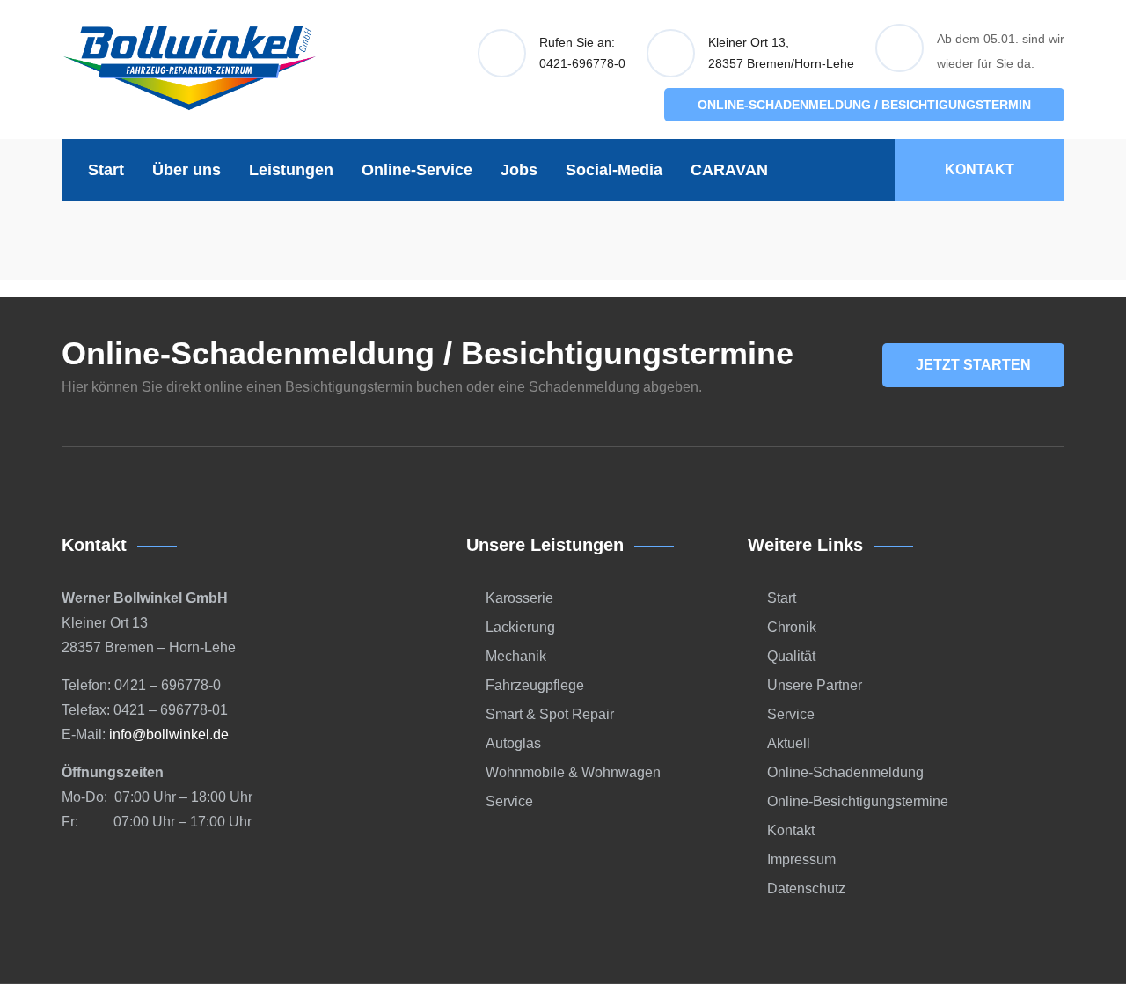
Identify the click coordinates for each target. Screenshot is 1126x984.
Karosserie (519, 598)
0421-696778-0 (582, 63)
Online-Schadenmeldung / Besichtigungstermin (864, 105)
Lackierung (520, 627)
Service (509, 801)
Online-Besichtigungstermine (857, 801)
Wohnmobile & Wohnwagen (573, 772)
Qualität (791, 656)
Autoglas (513, 743)
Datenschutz (806, 888)
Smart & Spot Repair (550, 714)
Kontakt (979, 169)
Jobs (519, 170)
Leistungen (291, 170)
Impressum (801, 859)
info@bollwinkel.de (169, 734)
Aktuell (788, 743)
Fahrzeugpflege (535, 685)
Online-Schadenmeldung (845, 772)
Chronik (791, 627)
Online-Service (417, 170)
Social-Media (614, 170)
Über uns (186, 170)
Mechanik (516, 656)
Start (106, 170)
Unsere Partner (814, 685)
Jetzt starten (973, 364)
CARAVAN (729, 170)
